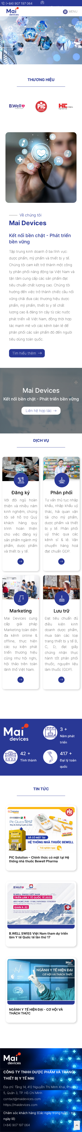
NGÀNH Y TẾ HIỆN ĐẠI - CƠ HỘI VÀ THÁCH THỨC (36, 1011)
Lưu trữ (61, 611)
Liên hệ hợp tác (39, 411)
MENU (72, 11)
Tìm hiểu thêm (24, 353)
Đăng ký (21, 492)
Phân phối (61, 492)
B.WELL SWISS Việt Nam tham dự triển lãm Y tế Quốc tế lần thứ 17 (38, 935)
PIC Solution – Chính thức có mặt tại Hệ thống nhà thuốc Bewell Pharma (39, 859)
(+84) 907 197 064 (18, 3)
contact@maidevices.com (57, 7)
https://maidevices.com (20, 1105)
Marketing (20, 611)
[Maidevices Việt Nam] (15, 11)
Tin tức (41, 789)
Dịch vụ (41, 440)
